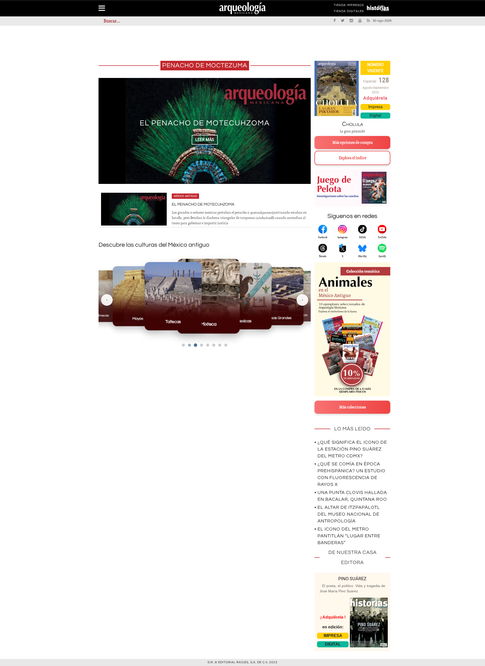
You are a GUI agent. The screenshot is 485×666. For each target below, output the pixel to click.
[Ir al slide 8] (225, 345)
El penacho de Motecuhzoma (205, 123)
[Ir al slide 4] (201, 345)
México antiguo (185, 196)
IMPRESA (333, 635)
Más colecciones (352, 407)
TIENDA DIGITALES (349, 12)
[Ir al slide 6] (213, 345)
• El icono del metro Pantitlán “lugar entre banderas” (347, 536)
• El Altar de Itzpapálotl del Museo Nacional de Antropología (347, 514)
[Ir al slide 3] (195, 345)
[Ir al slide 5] (207, 345)
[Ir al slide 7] (219, 345)
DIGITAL (333, 644)
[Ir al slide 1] (183, 345)
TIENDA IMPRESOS (349, 6)
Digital (375, 115)
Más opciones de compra (352, 142)
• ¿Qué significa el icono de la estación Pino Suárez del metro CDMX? (350, 449)
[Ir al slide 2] (189, 345)
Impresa (375, 106)
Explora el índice (352, 158)
